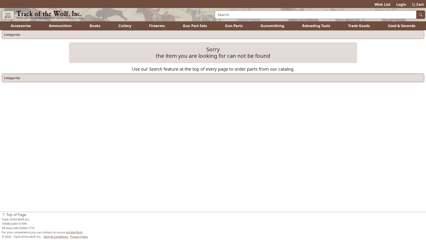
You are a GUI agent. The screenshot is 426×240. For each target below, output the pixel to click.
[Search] (420, 14)
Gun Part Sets (195, 25)
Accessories (21, 25)
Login (401, 4)
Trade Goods (359, 25)
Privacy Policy (79, 237)
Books (95, 25)
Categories (12, 34)
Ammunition (60, 25)
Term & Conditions (55, 237)
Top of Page (15, 214)
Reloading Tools (316, 25)
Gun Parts (234, 25)
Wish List (382, 4)
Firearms (157, 25)
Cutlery (124, 25)
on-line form (74, 232)
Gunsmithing (272, 25)
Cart (418, 4)
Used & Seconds (401, 25)
